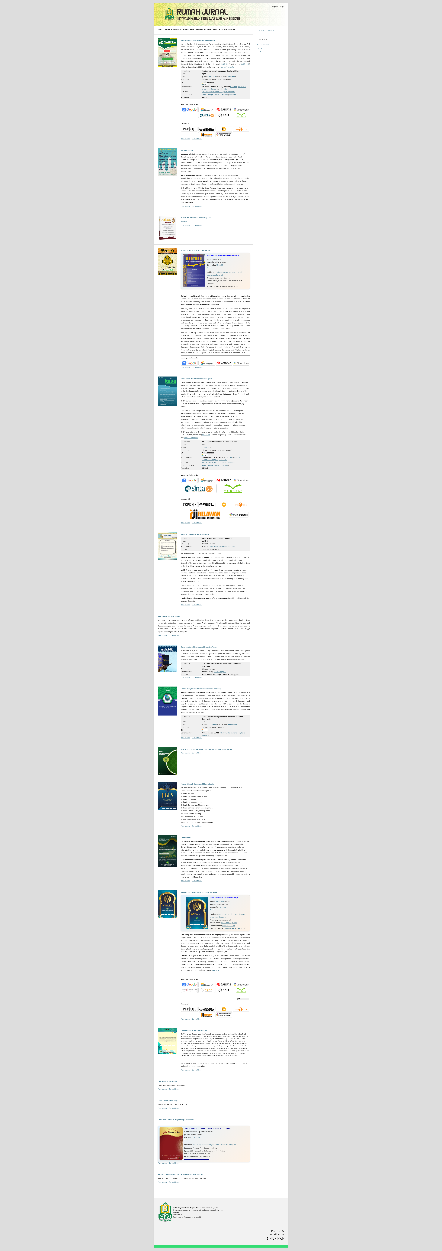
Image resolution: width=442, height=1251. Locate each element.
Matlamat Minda (187, 150)
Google (210, 465)
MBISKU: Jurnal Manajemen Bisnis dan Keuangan (199, 892)
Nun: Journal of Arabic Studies (169, 616)
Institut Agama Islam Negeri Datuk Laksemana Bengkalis (214, 1144)
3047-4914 (220, 901)
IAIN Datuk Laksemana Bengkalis (222, 546)
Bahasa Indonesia (263, 45)
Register (275, 6)
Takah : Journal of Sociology (168, 1100)
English (259, 48)
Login (282, 6)
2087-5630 (225, 64)
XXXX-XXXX (212, 724)
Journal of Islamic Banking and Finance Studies (197, 784)
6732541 (230, 457)
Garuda (225, 94)
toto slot (184, 221)
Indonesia (223, 89)
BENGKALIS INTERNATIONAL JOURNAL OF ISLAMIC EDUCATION (206, 749)
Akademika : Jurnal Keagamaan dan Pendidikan (198, 40)
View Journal (185, 139)
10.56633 (219, 265)
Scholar (217, 465)
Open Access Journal (229, 923)
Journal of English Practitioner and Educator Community (201, 689)
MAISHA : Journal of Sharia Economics (195, 534)
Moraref (232, 94)
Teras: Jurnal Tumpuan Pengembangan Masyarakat (176, 1120)
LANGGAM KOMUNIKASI (167, 1081)
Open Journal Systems (265, 30)
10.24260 (196, 1137)
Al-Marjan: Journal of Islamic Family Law (196, 218)
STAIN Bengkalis (220, 672)
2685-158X (245, 64)
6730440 (233, 87)
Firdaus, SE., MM (228, 926)
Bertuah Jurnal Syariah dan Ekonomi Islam (196, 250)
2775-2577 (206, 435)
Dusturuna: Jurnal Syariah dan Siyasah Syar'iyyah (199, 647)
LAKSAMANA (186, 837)
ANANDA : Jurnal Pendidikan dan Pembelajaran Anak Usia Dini (181, 1174)
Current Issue (197, 139)
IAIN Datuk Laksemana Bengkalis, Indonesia (218, 92)
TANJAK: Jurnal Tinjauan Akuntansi (194, 1030)
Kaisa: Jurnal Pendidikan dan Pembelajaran (196, 379)
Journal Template (227, 67)
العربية (259, 52)
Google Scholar (214, 94)
